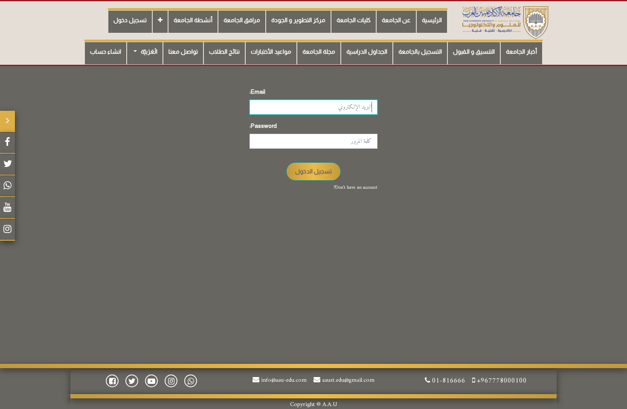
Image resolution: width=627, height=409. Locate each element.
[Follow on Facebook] (7, 143)
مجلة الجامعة (318, 51)
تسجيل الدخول (313, 171)
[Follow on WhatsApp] (7, 186)
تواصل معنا (183, 51)
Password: (263, 125)
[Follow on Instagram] (7, 230)
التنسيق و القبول (474, 51)
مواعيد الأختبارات (271, 51)
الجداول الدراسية (366, 51)
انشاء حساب (105, 51)
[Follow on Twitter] (7, 165)
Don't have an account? (355, 187)
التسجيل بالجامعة (420, 51)
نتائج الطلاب (224, 51)
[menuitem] (432, 22)
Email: (257, 91)
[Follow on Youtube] (7, 208)
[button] (160, 22)
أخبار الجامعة (521, 51)
